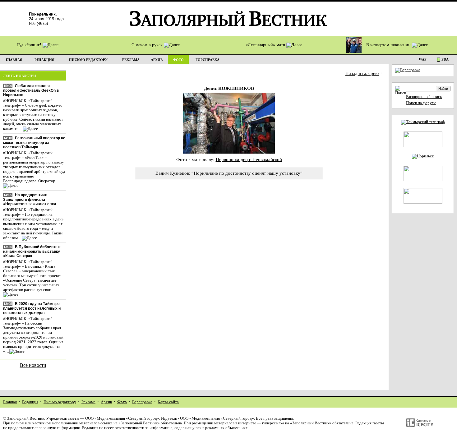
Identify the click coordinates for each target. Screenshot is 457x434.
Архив (106, 402)
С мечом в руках (148, 45)
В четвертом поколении (389, 45)
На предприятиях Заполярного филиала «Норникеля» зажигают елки (29, 199)
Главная (10, 402)
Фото (122, 402)
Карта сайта (168, 402)
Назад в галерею (362, 73)
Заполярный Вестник (25, 418)
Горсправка (142, 402)
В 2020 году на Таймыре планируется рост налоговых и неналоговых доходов (32, 308)
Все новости (33, 365)
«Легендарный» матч (266, 45)
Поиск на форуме (421, 103)
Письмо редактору (60, 402)
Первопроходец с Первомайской (249, 159)
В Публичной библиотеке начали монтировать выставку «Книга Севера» (32, 251)
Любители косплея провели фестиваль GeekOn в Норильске (31, 90)
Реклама (88, 402)
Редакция (30, 402)
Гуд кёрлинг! (30, 45)
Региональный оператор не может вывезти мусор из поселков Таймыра (34, 142)
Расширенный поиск (424, 97)
